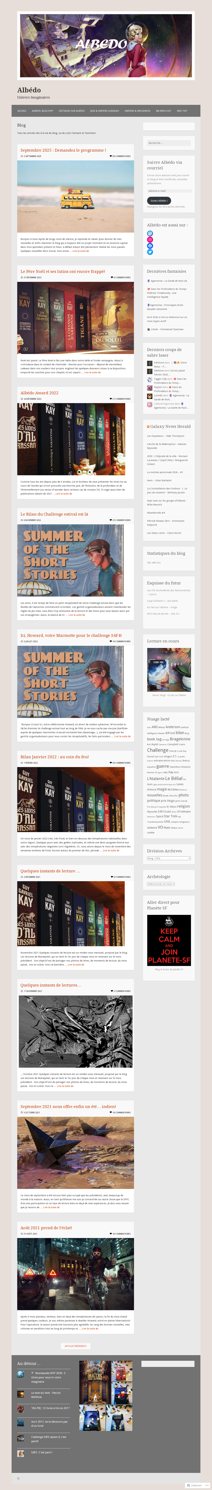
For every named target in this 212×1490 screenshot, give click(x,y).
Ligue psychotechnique (163, 784)
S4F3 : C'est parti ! (41, 1452)
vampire (175, 822)
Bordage (165, 740)
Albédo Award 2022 (40, 392)
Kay (170, 772)
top (179, 816)
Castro (182, 744)
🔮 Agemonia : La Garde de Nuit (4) (167, 280)
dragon (168, 756)
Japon (160, 773)
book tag (154, 739)
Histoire (185, 766)
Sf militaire (184, 811)
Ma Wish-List (163, 110)
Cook (179, 751)
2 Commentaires (122, 991)
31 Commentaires (121, 399)
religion (183, 806)
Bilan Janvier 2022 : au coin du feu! (55, 756)
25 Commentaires (121, 520)
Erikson (150, 761)
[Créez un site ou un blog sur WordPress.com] (18, 1479)
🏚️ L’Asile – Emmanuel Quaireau (165, 329)
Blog (187, 733)
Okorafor (173, 795)
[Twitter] (150, 252)
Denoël (150, 756)
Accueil (22, 110)
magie (162, 789)
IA (156, 772)
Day (184, 751)
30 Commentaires (121, 763)
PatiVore (159, 362)
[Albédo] (106, 79)
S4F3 (161, 811)
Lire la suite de (81, 250)
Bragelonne (180, 739)
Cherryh (173, 751)
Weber (174, 828)
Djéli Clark (159, 756)
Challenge (157, 750)
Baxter (162, 733)
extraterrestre (162, 760)
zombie (150, 832)
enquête (181, 756)
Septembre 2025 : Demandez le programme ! (63, 150)
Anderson (173, 727)
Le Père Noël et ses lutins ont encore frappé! (63, 271)
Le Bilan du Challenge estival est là (54, 514)
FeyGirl (158, 387)
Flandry (179, 761)
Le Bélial (174, 778)
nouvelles (154, 795)
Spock (159, 816)
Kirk (176, 772)
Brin (149, 744)
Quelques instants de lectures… (51, 985)
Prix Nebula (152, 807)
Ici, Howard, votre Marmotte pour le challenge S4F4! (71, 635)
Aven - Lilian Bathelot (159, 480)
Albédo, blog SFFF (42, 110)
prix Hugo (168, 800)
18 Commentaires (121, 1234)
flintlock (186, 760)
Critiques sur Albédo (72, 110)
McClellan (173, 789)
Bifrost (170, 733)
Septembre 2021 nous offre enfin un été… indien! (68, 1106)
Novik (165, 795)
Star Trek (170, 816)
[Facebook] (150, 246)
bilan (180, 732)
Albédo (29, 90)
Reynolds (152, 811)
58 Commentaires (121, 156)
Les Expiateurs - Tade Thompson (165, 435)
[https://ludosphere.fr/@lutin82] (150, 234)
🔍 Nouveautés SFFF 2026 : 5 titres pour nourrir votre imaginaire (48, 1377)
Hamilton (175, 766)
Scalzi (167, 811)
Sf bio (174, 812)
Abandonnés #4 (156, 512)
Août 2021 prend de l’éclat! (46, 1227)
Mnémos (183, 790)
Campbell (172, 744)
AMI (155, 727)
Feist (173, 760)
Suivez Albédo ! (159, 200)
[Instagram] (150, 240)
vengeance (184, 822)
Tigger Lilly (160, 378)
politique (153, 801)
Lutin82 (158, 395)
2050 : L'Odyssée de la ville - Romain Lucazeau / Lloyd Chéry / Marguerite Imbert (167, 460)
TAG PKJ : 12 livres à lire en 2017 (50, 1408)
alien (149, 727)
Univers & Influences (137, 110)
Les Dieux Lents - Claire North (164, 533)
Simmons (151, 817)
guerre (162, 766)
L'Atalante (155, 778)
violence (152, 827)
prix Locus (181, 800)
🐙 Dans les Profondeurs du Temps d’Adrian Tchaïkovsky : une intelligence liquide (166, 292)
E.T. (175, 756)
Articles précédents (75, 1346)
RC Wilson (171, 806)
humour (151, 772)
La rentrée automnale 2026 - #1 (165, 472)
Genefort (151, 767)
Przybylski (161, 807)
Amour (161, 727)
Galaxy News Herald (170, 426)
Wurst (180, 828)
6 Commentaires (122, 277)
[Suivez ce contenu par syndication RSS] (148, 426)
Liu (174, 784)
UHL (167, 821)
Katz (165, 772)
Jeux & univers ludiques (104, 110)
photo (184, 795)
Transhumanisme (155, 822)
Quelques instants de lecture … (50, 871)
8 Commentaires (122, 877)
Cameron (163, 744)
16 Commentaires (121, 641)
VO (160, 827)
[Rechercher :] (169, 143)
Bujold (154, 744)
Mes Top (182, 110)
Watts (167, 827)
